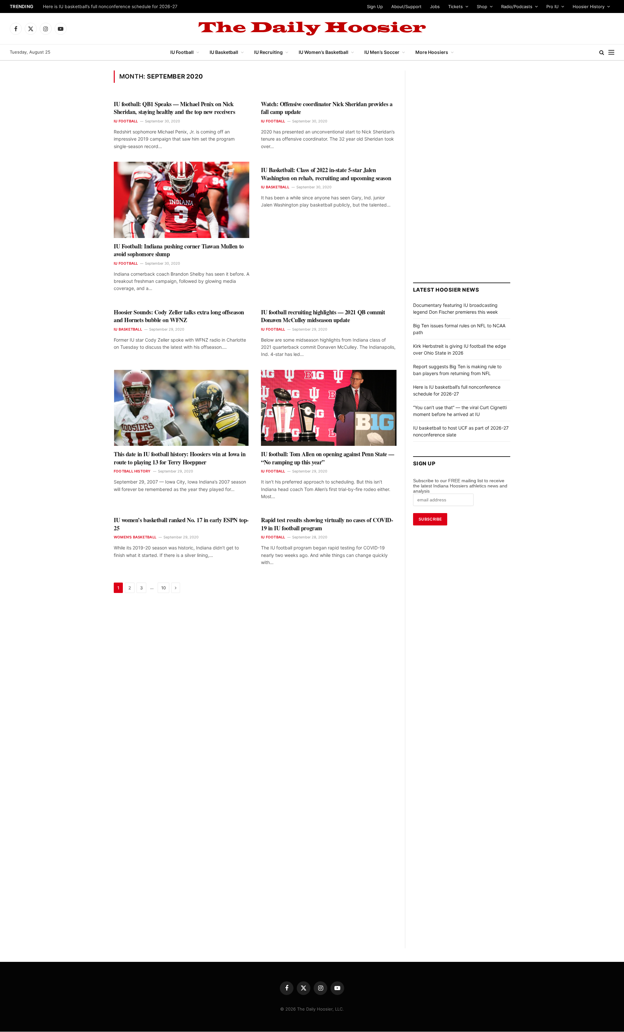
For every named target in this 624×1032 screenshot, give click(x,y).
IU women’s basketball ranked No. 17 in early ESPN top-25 (181, 524)
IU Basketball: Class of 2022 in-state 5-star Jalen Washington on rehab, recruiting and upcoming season (326, 174)
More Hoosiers (431, 52)
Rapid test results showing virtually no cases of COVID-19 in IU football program (327, 524)
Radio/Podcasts (516, 6)
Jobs (435, 6)
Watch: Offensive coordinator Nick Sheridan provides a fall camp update (326, 108)
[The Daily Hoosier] (312, 28)
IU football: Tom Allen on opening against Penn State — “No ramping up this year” (327, 458)
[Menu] (611, 52)
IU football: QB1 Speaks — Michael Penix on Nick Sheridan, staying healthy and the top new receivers (174, 108)
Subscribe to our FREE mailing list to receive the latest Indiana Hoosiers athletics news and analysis (460, 486)
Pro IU (552, 6)
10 (163, 587)
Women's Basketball (135, 537)
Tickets (455, 6)
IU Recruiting (268, 52)
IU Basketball (224, 52)
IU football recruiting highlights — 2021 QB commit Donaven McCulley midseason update (323, 316)
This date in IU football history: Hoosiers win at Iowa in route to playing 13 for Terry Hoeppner (179, 458)
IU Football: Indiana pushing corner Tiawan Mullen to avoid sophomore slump (179, 250)
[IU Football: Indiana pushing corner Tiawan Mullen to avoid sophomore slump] (181, 200)
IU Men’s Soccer (381, 52)
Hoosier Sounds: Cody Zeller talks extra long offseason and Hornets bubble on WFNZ (179, 316)
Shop (482, 6)
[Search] (601, 52)
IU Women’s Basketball (323, 52)
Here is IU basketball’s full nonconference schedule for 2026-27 (110, 6)
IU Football (182, 52)
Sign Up (375, 6)
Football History (132, 471)
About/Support (406, 6)
